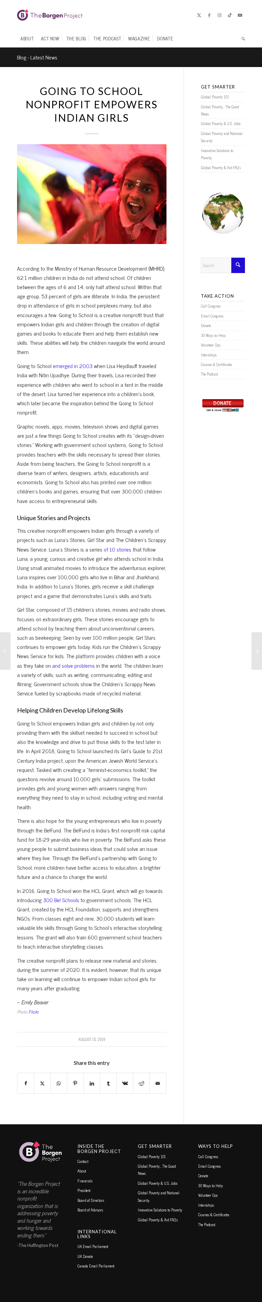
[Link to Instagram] (219, 15)
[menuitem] (27, 38)
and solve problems (73, 665)
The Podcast (209, 374)
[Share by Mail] (158, 1083)
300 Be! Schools (61, 899)
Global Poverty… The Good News (220, 110)
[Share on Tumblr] (108, 1083)
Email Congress (212, 316)
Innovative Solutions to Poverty (217, 154)
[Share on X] (42, 1083)
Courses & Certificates (216, 364)
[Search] (241, 38)
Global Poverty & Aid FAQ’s (221, 167)
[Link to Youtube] (240, 15)
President (83, 1190)
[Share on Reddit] (141, 1083)
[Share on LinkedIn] (92, 1083)
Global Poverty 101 (215, 97)
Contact (82, 1161)
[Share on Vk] (125, 1083)
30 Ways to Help (213, 335)
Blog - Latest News (37, 57)
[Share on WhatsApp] (59, 1083)
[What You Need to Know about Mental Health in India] (5, 651)
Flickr (34, 1011)
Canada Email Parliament (95, 1266)
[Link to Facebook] (209, 15)
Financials (84, 1181)
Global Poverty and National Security (222, 137)
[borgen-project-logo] (50, 15)
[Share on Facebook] (25, 1083)
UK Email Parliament (92, 1246)
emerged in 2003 (72, 365)
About (81, 1171)
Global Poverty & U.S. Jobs (221, 123)
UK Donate (85, 1256)
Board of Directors (90, 1200)
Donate (206, 325)
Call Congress (211, 306)
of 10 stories (117, 549)
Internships (209, 355)
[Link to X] (199, 15)
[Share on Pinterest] (75, 1083)
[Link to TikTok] (229, 15)
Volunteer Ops (210, 345)
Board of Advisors (90, 1210)
